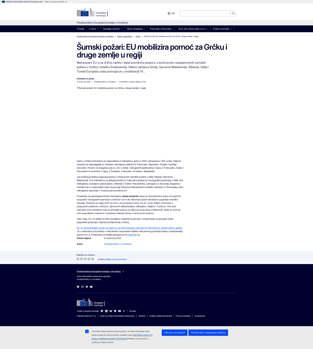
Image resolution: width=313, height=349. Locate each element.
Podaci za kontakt (221, 29)
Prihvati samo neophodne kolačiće (208, 332)
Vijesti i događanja (135, 29)
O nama (92, 29)
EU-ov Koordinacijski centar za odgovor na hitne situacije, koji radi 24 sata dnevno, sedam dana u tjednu (129, 228)
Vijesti (138, 36)
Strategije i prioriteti (111, 29)
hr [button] (173, 13)
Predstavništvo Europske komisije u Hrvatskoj (95, 36)
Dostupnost (200, 316)
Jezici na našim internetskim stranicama (117, 316)
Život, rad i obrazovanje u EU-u (192, 29)
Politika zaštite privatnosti (160, 316)
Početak (80, 29)
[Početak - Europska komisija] (96, 12)
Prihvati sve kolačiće (174, 332)
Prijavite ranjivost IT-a (86, 316)
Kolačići (142, 316)
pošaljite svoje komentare (115, 259)
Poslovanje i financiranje (160, 29)
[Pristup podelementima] (98, 28)
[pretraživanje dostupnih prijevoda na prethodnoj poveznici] (78, 231)
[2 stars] (79, 258)
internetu (132, 234)
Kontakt (132, 311)
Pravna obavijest (183, 316)
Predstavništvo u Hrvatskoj (118, 244)
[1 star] (78, 258)
